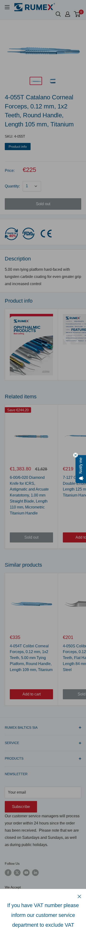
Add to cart (31, 694)
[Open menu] (7, 7)
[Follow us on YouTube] (26, 872)
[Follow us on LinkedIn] (35, 872)
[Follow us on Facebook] (8, 872)
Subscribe (21, 806)
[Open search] (58, 14)
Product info (18, 146)
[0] (77, 14)
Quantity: (12, 186)
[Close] (79, 896)
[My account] (67, 14)
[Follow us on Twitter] (17, 872)
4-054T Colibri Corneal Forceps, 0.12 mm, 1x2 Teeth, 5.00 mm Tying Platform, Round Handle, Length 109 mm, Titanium (31, 658)
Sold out (43, 204)
